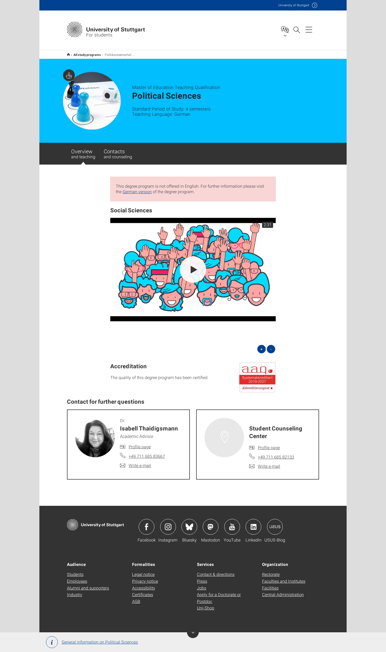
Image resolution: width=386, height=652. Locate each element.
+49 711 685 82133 (276, 457)
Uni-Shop (205, 608)
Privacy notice (145, 581)
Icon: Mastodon (210, 527)
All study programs (87, 54)
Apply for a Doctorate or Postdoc (219, 598)
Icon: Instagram (168, 527)
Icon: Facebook (146, 527)
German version (137, 191)
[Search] (296, 29)
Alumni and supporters (88, 588)
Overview (83, 153)
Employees (77, 581)
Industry (74, 594)
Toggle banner (193, 632)
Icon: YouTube (232, 527)
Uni (293, 5)
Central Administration (283, 594)
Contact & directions (215, 574)
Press (202, 581)
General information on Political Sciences (100, 642)
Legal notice (143, 574)
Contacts (118, 153)
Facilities (270, 588)
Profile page (140, 446)
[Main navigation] (308, 29)
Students (75, 574)
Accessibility (143, 588)
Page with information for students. (69, 75)
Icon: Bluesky (189, 527)
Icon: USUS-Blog (275, 527)
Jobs (201, 588)
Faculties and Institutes (283, 581)
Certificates (142, 594)
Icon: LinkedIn (253, 527)
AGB (136, 601)
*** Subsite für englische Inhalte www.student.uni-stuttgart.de (68, 54)
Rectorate (271, 574)
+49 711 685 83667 (147, 456)
